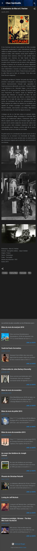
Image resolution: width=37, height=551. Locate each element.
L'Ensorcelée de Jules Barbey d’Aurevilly (16, 369)
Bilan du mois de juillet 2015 (11, 411)
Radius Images (23, 547)
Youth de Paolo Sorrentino (11, 348)
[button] (34, 9)
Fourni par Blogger (19, 544)
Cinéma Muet (13, 273)
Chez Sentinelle (13, 3)
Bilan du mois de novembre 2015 (13, 432)
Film (29, 273)
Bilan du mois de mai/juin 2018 (12, 327)
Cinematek (23, 273)
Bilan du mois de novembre (11, 390)
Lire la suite (31, 342)
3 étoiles (4, 273)
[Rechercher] (34, 3)
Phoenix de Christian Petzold (12, 476)
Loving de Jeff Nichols (9, 497)
